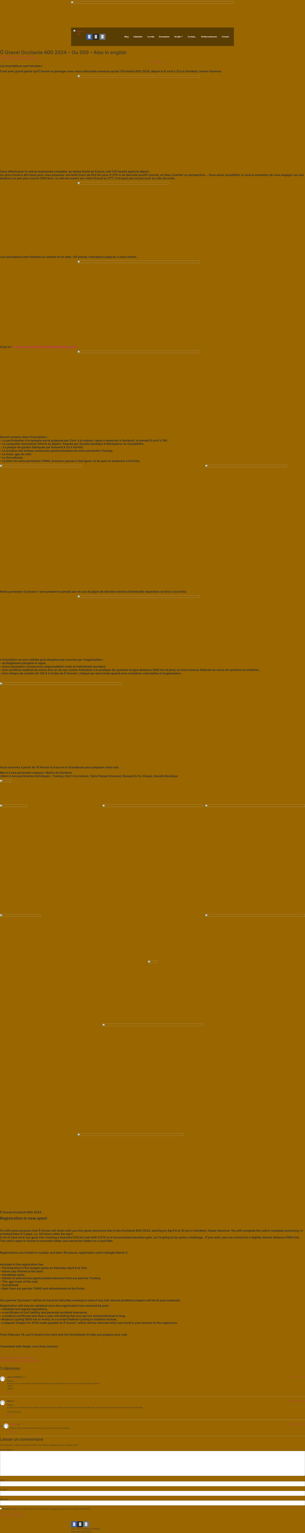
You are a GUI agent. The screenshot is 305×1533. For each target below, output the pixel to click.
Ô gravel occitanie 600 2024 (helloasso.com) (45, 347)
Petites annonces (209, 37)
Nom (3, 1480)
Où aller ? (178, 37)
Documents (164, 37)
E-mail (3, 1490)
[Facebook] (89, 37)
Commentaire (7, 1450)
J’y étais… (191, 37)
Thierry (14, 1424)
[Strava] (102, 37)
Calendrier (138, 37)
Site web (4, 1499)
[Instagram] (96, 37)
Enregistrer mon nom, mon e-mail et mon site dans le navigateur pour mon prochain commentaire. (46, 1509)
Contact (225, 37)
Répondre (10, 1392)
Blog (127, 37)
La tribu (150, 37)
